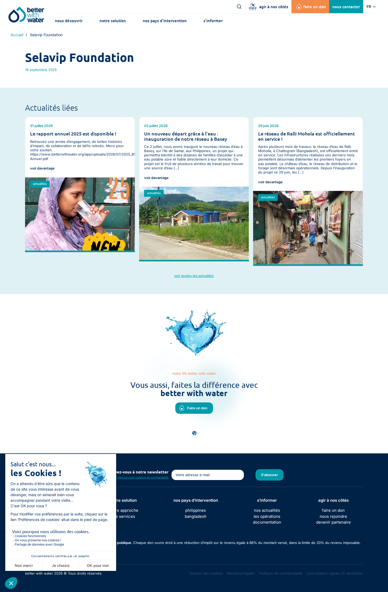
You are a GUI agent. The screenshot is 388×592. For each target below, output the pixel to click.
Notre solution (113, 20)
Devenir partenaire (333, 522)
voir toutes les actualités (194, 276)
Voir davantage (42, 168)
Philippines (195, 510)
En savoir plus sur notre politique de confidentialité (137, 477)
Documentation (267, 522)
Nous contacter (346, 6)
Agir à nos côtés (273, 6)
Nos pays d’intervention (165, 20)
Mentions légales (241, 573)
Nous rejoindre (333, 516)
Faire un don (314, 6)
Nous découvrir (69, 20)
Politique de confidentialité (280, 573)
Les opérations (267, 516)
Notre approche (123, 510)
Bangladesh (195, 516)
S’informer (213, 20)
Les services (123, 516)
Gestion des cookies (206, 573)
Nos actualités (267, 510)
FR (369, 6)
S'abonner (269, 475)
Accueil (17, 34)
